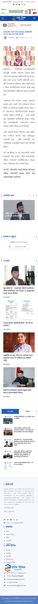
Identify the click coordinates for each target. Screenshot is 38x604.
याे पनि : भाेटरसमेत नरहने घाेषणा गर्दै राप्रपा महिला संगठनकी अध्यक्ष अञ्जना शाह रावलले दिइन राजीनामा (19, 173)
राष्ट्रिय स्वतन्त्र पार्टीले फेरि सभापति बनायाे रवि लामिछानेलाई (16, 214)
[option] (19, 210)
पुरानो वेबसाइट (8, 2)
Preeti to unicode (30, 2)
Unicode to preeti (18, 2)
